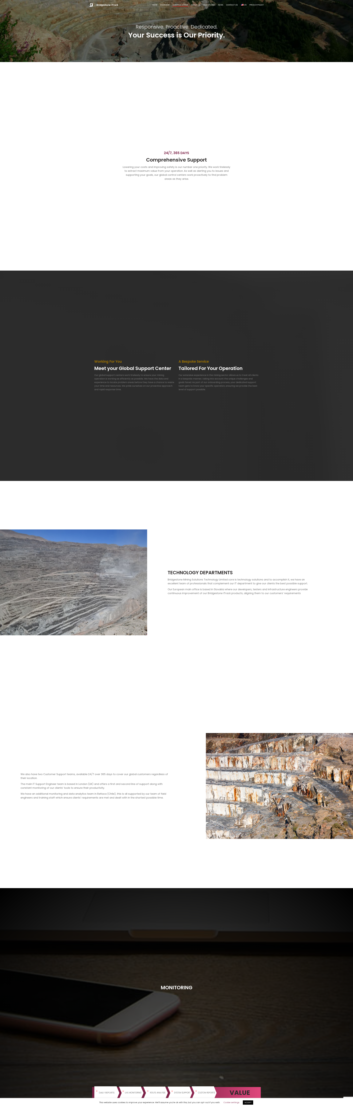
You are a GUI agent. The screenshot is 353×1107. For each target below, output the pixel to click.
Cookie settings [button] (231, 1102)
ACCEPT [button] (248, 1102)
